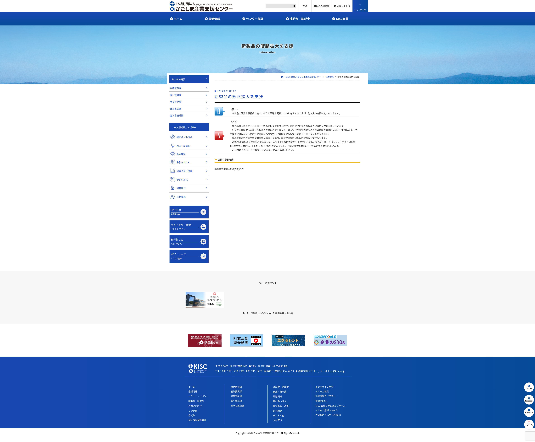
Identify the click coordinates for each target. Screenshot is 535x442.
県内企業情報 (322, 6)
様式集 (191, 415)
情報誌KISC (321, 400)
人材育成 (277, 420)
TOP (305, 6)
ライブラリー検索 (181, 226)
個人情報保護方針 (197, 420)
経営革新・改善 (281, 405)
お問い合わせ (343, 6)
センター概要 (255, 19)
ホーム (178, 19)
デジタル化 (278, 415)
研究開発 (277, 410)
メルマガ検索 (322, 391)
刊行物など (177, 241)
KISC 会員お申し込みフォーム (330, 405)
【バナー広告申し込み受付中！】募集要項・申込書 (267, 313)
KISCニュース (178, 256)
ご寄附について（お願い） (328, 415)
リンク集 (192, 410)
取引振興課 (175, 95)
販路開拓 (277, 396)
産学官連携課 (176, 115)
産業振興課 (175, 101)
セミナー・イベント (198, 396)
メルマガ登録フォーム (326, 410)
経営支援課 (175, 108)
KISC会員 (342, 19)
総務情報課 (175, 88)
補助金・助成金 (300, 19)
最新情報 (214, 19)
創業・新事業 (279, 391)
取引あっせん (279, 401)
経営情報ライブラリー (326, 396)
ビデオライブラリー (325, 386)
